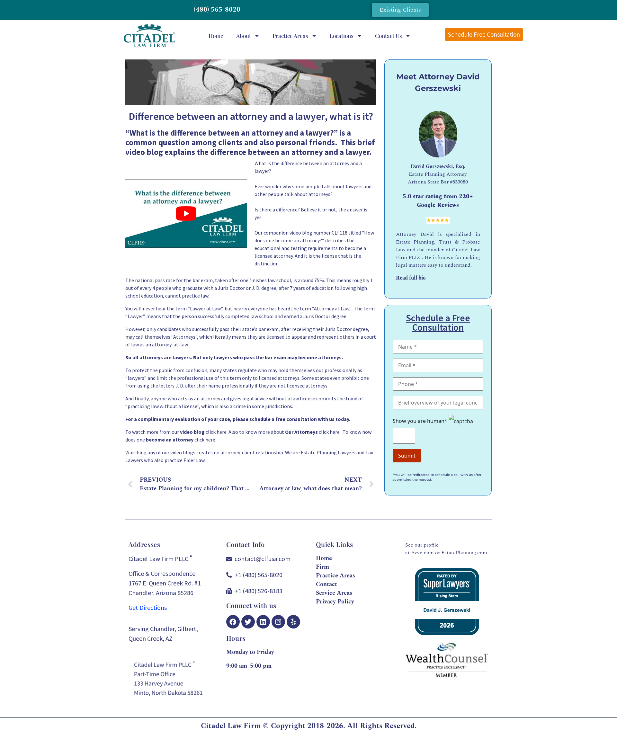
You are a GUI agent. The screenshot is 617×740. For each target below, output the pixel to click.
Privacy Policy (335, 601)
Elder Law (193, 460)
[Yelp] (293, 622)
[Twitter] (248, 622)
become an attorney (297, 240)
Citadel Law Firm (231, 726)
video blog (144, 152)
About (243, 35)
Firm (322, 567)
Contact (326, 584)
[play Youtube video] (186, 213)
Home (216, 35)
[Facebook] (233, 622)
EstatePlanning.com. (464, 553)
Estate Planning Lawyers (328, 452)
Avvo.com (422, 553)
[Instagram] (278, 622)
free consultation (296, 419)
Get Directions (148, 607)
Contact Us (388, 35)
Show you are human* (421, 420)
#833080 (459, 182)
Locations (341, 35)
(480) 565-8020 (217, 9)
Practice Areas (290, 35)
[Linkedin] (263, 622)
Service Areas (334, 593)
